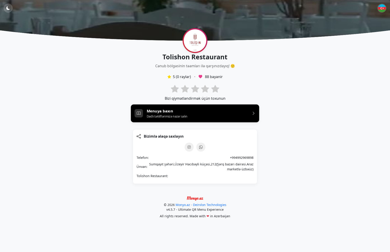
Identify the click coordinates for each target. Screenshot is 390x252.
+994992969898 (241, 157)
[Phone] (200, 147)
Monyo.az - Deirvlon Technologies (201, 205)
